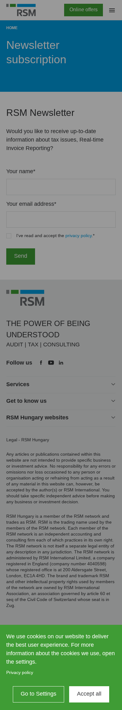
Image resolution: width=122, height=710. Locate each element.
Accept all (89, 694)
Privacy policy (19, 672)
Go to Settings (38, 694)
